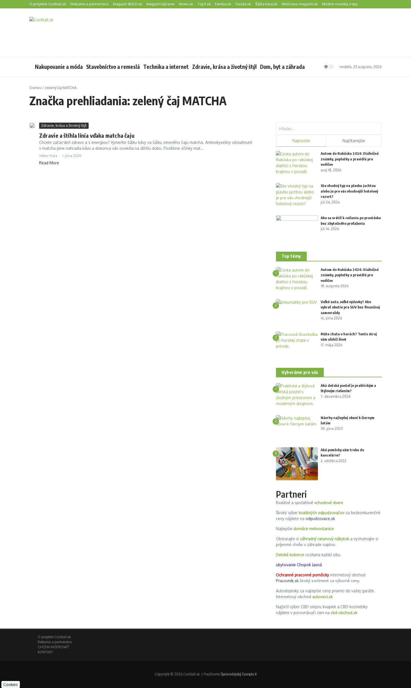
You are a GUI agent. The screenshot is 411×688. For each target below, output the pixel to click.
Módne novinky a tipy (340, 4)
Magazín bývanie (161, 4)
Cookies (10, 684)
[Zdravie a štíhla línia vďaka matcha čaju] (32, 125)
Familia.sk (223, 4)
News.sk (186, 4)
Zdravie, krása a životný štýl (224, 66)
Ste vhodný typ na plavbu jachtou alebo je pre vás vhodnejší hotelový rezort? (349, 191)
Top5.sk (204, 4)
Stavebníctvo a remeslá (113, 66)
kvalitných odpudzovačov (321, 512)
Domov (35, 87)
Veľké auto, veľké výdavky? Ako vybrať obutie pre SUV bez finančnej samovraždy (350, 307)
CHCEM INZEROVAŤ (53, 647)
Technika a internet (166, 66)
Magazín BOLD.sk (127, 4)
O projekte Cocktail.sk (47, 4)
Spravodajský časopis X (239, 674)
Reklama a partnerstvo (89, 4)
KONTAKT (45, 652)
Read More (49, 162)
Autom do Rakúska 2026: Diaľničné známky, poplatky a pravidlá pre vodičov (350, 159)
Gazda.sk (243, 4)
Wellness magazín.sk (300, 4)
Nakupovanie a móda (59, 66)
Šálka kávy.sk (266, 4)
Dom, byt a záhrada (282, 66)
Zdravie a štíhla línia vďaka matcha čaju (86, 135)
